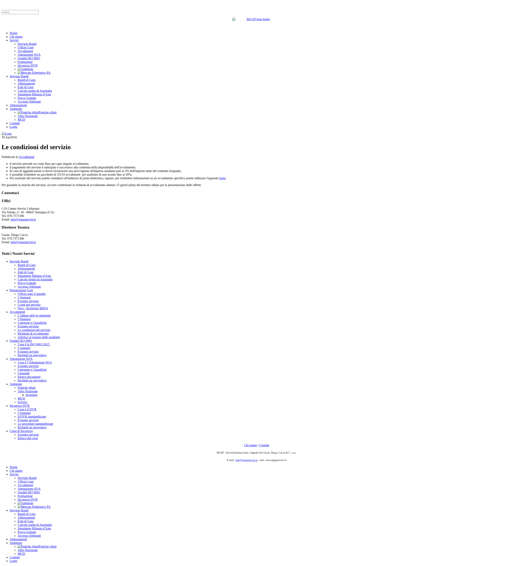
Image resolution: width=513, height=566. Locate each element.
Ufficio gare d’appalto (31, 294)
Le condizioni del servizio (34, 330)
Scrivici (22, 402)
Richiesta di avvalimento (33, 333)
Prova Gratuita (27, 98)
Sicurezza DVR (28, 65)
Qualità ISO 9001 (29, 58)
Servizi (14, 40)
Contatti (15, 123)
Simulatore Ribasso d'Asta (34, 94)
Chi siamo (16, 36)
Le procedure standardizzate (35, 423)
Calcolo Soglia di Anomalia (35, 279)
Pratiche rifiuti (26, 387)
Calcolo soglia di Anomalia (35, 90)
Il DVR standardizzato (32, 416)
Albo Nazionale (28, 116)
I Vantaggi (24, 297)
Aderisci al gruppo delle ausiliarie (39, 337)
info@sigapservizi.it (23, 219)
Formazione (25, 62)
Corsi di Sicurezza (21, 431)
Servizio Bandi (27, 44)
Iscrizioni (31, 395)
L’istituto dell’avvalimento (34, 315)
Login (13, 127)
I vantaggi (24, 348)
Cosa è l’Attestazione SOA (35, 362)
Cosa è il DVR (27, 409)
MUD (21, 119)
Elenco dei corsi (28, 438)
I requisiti (23, 373)
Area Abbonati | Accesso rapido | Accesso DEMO (33, 5)
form (222, 178)
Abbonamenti (26, 83)
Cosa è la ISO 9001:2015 (34, 344)
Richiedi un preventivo (32, 355)
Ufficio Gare (26, 47)
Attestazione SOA (29, 54)
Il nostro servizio (28, 301)
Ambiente (16, 108)
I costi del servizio (29, 304)
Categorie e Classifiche (32, 322)
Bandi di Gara (26, 80)
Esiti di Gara (25, 87)
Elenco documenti (29, 377)
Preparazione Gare (21, 290)
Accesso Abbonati (29, 101)
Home (13, 33)
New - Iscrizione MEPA (33, 308)
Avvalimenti (25, 51)
